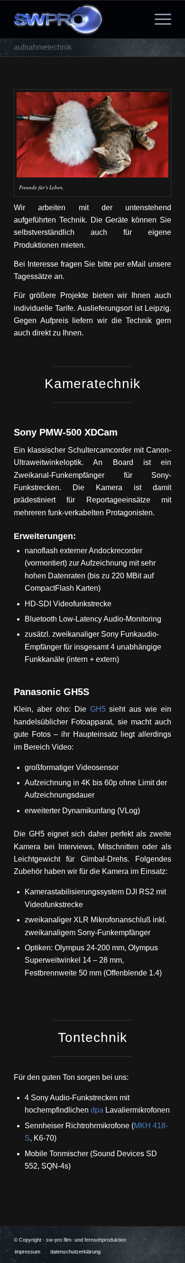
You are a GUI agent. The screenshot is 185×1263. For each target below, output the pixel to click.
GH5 (98, 709)
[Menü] (158, 19)
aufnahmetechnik (43, 47)
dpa (97, 1110)
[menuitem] (27, 1251)
